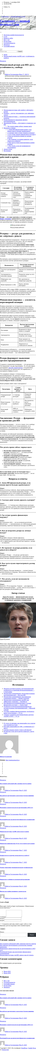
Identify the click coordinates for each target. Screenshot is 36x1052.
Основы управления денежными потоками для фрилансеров (16, 867)
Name (2, 918)
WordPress (24, 1048)
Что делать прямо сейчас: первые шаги (19, 126)
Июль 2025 (7, 971)
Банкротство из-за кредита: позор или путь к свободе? (14, 855)
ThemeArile (5, 1049)
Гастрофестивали (9, 46)
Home (5, 54)
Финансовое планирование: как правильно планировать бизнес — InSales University (17, 697)
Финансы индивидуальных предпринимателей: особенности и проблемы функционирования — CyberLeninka (19, 690)
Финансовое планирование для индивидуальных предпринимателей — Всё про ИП (19, 694)
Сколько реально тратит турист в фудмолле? (18, 730)
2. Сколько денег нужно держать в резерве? (21, 133)
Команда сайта (8, 38)
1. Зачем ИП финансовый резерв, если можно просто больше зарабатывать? (19, 130)
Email (2, 920)
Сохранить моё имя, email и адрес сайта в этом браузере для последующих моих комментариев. (16, 924)
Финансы (7, 44)
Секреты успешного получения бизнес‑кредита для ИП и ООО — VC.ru (19, 715)
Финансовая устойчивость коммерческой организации (15, 879)
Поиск (2, 932)
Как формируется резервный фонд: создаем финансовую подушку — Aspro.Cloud (17, 704)
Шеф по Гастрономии (12, 74)
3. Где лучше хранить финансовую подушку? (21, 134)
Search (20, 51)
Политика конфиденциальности (14, 35)
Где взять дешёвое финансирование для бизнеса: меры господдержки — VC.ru (19, 712)
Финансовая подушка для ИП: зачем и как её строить (14, 831)
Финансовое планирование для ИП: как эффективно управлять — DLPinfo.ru (16, 700)
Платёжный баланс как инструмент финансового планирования (17, 819)
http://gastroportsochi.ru (12, 760)
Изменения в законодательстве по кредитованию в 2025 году (16, 807)
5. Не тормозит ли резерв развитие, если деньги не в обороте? (20, 140)
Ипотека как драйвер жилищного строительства (13, 891)
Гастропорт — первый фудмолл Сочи (15, 22)
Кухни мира (7, 41)
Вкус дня (6, 40)
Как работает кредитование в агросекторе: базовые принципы (17, 795)
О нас (5, 36)
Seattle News (32, 1048)
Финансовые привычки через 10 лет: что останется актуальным (17, 843)
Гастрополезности (9, 43)
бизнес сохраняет (5, 219)
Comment (3, 917)
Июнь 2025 (7, 973)
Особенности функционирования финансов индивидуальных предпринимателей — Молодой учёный (19, 708)
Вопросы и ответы (9, 128)
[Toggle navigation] (0, 32)
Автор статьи (8, 149)
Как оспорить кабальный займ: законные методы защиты (15, 783)
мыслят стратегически (16, 367)
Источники (7, 151)
